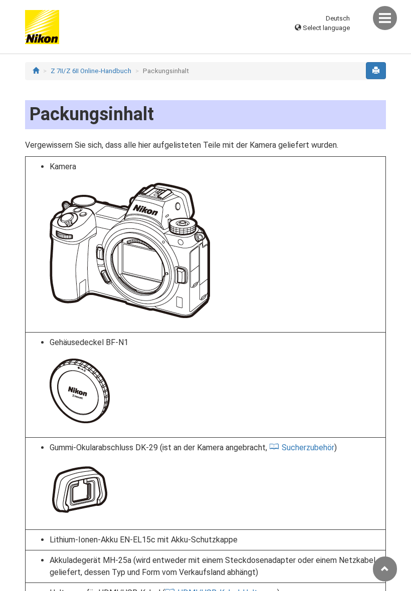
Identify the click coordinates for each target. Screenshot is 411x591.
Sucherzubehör (308, 447)
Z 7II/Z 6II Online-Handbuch (91, 71)
